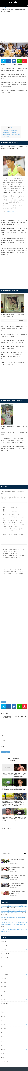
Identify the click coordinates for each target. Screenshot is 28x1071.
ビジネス (3, 978)
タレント (3, 970)
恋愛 (2, 1012)
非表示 (12, 127)
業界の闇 (3, 1028)
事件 (2, 995)
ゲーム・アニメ (5, 953)
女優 (2, 1007)
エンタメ (3, 949)
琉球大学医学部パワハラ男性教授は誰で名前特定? (13, 917)
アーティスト (4, 945)
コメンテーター (5, 957)
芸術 (2, 1053)
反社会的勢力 (4, 1003)
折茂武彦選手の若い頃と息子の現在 (11, 134)
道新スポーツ (9, 212)
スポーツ (4, 702)
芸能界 (3, 1049)
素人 (2, 1045)
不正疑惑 (3, 987)
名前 (2, 735)
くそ (9, 931)
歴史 (2, 1032)
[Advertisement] (14, 26)
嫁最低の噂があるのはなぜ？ (9, 132)
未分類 (3, 1024)
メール (3, 740)
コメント (3, 721)
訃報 (2, 1057)
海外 (2, 1037)
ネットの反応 (5, 136)
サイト (2, 746)
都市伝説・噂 (4, 1062)
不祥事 (3, 991)
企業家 (3, 999)
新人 (2, 1020)
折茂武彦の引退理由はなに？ (9, 130)
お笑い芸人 (4, 941)
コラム (3, 962)
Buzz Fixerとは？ (4, 5)
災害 (2, 1041)
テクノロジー (4, 974)
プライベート (4, 982)
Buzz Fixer (14, 2)
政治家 (3, 1016)
